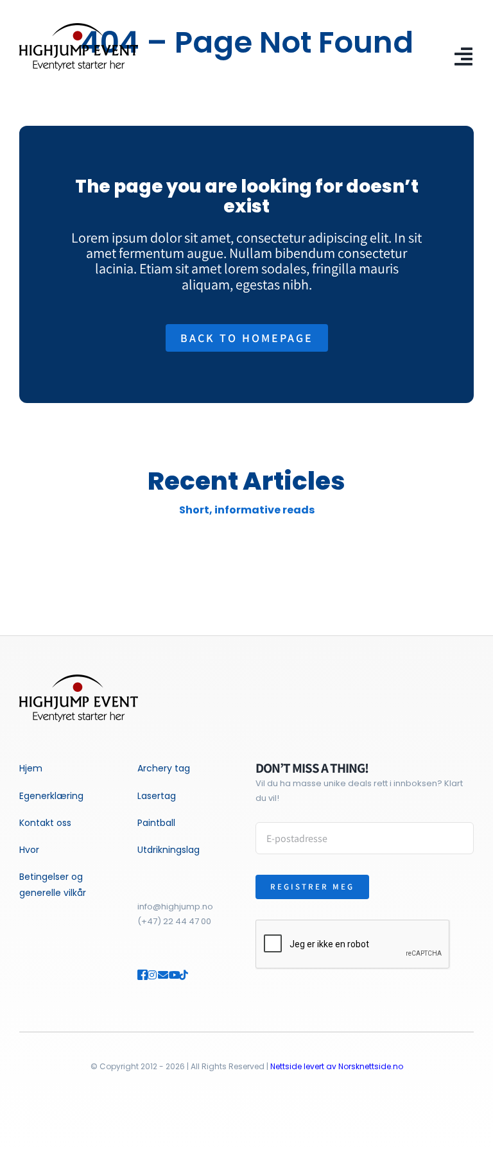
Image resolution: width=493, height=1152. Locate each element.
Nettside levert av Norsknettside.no (336, 1066)
